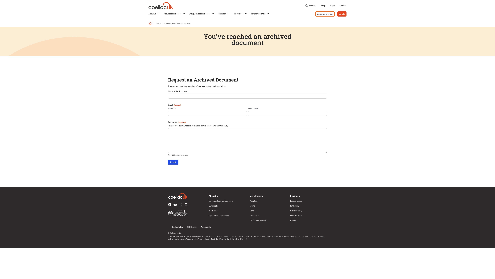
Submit (173, 162)
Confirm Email (253, 108)
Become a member (325, 14)
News (252, 211)
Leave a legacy (296, 201)
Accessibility (206, 227)
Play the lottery (296, 211)
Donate (342, 14)
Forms (158, 23)
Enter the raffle (296, 216)
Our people (213, 206)
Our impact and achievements (221, 201)
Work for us (213, 211)
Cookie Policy (177, 227)
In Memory (294, 206)
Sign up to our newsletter (219, 216)
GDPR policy (192, 227)
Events (252, 206)
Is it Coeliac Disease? (258, 221)
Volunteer (253, 201)
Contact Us (254, 216)
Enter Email (172, 108)
